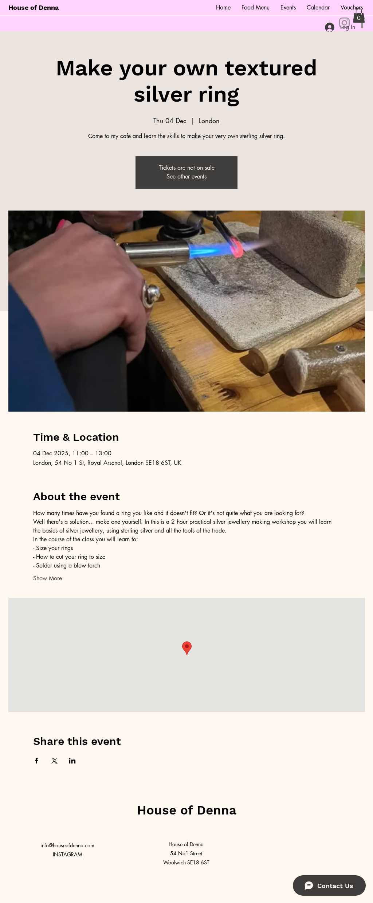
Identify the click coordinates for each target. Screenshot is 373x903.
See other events (186, 176)
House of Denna (33, 7)
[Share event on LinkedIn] (72, 760)
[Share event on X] (54, 760)
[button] (359, 15)
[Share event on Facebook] (36, 760)
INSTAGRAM (67, 854)
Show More (47, 578)
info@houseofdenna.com (67, 845)
